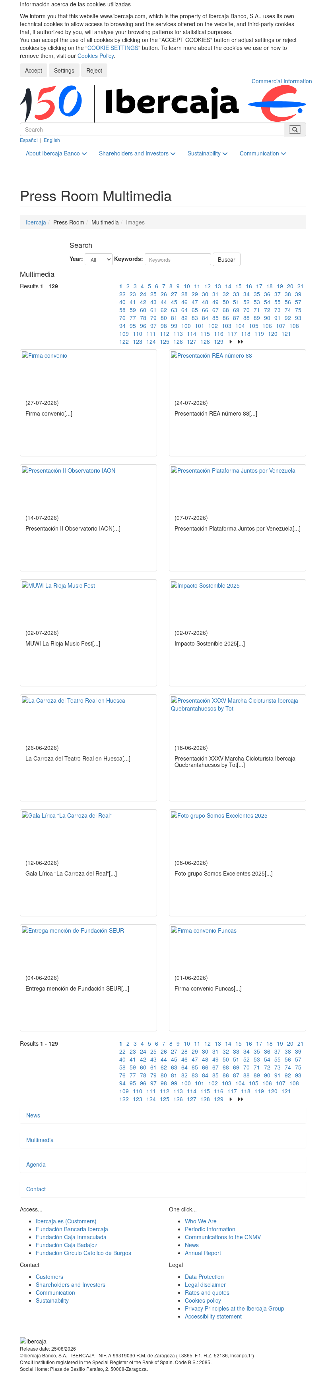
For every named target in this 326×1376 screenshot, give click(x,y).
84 (205, 318)
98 (164, 326)
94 (122, 326)
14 (228, 286)
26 (164, 294)
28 (184, 294)
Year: (76, 259)
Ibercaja (36, 222)
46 (184, 302)
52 (246, 302)
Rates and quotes (207, 1292)
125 (164, 341)
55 (277, 302)
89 (257, 318)
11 (197, 286)
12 (207, 286)
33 (236, 294)
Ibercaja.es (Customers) (66, 1221)
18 (269, 286)
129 (218, 341)
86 (226, 318)
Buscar (226, 259)
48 (205, 302)
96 (143, 326)
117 (232, 333)
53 (257, 302)
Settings (64, 70)
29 (195, 294)
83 (195, 318)
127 (191, 341)
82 (184, 318)
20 (290, 286)
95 (133, 326)
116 (218, 333)
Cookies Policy (96, 55)
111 (151, 333)
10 (187, 286)
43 (153, 302)
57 (298, 302)
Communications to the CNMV (223, 1237)
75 (298, 310)
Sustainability (205, 153)
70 (246, 310)
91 (277, 318)
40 (122, 302)
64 (184, 310)
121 (286, 333)
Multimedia (40, 1140)
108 (294, 326)
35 (257, 294)
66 (205, 310)
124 (151, 341)
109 (124, 333)
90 (267, 318)
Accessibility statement (213, 1316)
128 (205, 341)
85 (215, 318)
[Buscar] (295, 129)
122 (124, 341)
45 (174, 302)
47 (195, 302)
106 (267, 326)
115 (205, 333)
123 (137, 341)
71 (257, 310)
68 (226, 310)
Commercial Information (282, 81)
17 (259, 286)
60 (143, 310)
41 (133, 302)
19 (280, 286)
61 (153, 310)
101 (199, 326)
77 (133, 318)
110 (137, 333)
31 (215, 294)
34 (246, 294)
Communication (260, 153)
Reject (94, 70)
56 (288, 302)
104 (240, 326)
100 (186, 326)
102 (213, 326)
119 (259, 333)
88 (246, 318)
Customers (49, 1276)
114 (191, 333)
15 (238, 286)
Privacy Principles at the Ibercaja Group (234, 1308)
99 (174, 326)
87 (236, 318)
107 (280, 326)
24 (143, 294)
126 (178, 341)
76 (122, 318)
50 (226, 302)
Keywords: (128, 259)
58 (122, 310)
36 (267, 294)
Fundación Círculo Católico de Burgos (83, 1253)
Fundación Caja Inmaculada (71, 1237)
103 (226, 326)
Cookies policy (203, 1300)
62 (164, 310)
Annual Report (203, 1253)
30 (205, 294)
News (33, 1115)
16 (249, 286)
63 (174, 310)
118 (245, 333)
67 (215, 310)
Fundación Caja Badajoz (66, 1245)
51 (236, 302)
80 (164, 318)
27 (174, 294)
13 (218, 286)
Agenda (36, 1164)
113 (178, 333)
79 (153, 318)
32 (226, 294)
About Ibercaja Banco (54, 153)
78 (143, 318)
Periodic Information (210, 1229)
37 (277, 294)
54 (267, 302)
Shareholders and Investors (134, 153)
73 (277, 310)
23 (133, 294)
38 (288, 294)
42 (143, 302)
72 (267, 310)
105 (253, 326)
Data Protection (204, 1276)
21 (300, 286)
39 (298, 294)
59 (133, 310)
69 (236, 310)
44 (164, 302)
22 (122, 294)
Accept (33, 70)
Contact (36, 1189)
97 (153, 326)
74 (288, 310)
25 (153, 294)
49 (215, 302)
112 (164, 333)
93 (298, 318)
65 (195, 310)
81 (174, 318)
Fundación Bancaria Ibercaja (72, 1229)
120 (272, 333)
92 (288, 318)
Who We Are (201, 1221)
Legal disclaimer (205, 1284)
